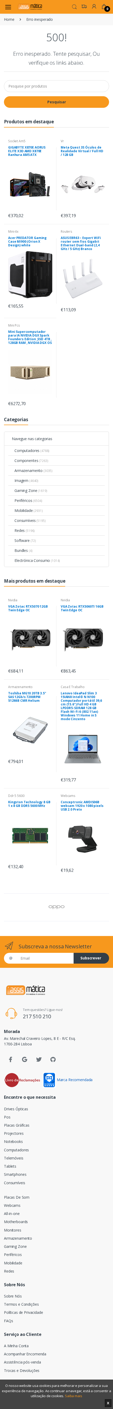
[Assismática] (30, 7)
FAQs (8, 1320)
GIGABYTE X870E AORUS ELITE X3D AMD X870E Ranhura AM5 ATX (26, 151)
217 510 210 (37, 1016)
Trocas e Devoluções (21, 1370)
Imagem (26, 480)
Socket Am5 (16, 141)
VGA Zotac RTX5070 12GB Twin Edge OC (28, 608)
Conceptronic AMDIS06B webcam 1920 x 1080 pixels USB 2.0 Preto (82, 806)
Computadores (31, 450)
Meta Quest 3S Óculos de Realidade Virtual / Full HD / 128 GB (82, 151)
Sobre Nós (13, 1296)
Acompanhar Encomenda (25, 1353)
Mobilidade (28, 510)
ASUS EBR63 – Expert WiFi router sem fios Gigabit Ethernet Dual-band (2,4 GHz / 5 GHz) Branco (81, 243)
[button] (74, 6)
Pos (7, 1117)
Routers (66, 231)
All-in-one (12, 1213)
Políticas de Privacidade (23, 1312)
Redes (24, 530)
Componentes (31, 460)
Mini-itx (13, 231)
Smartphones (15, 1174)
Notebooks (13, 1141)
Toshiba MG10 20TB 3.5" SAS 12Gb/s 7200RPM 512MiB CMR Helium (27, 697)
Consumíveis (29, 520)
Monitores (12, 1230)
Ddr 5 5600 (16, 795)
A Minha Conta (16, 1345)
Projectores (13, 1133)
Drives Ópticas (16, 1108)
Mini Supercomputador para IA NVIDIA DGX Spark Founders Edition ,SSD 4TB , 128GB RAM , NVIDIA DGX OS (30, 337)
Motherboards (16, 1221)
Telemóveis (13, 1158)
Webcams (68, 795)
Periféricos (28, 500)
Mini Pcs (14, 325)
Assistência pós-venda (22, 1362)
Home (9, 19)
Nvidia (12, 600)
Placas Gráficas (16, 1125)
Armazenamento (33, 470)
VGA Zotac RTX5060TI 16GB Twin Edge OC (82, 608)
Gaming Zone (30, 490)
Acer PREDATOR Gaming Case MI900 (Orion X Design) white (27, 241)
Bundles (23, 550)
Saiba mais (73, 1395)
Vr (62, 141)
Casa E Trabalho (73, 687)
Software (25, 540)
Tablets (10, 1166)
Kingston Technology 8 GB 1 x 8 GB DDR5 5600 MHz (29, 804)
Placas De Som (16, 1197)
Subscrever (90, 957)
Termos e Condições (21, 1304)
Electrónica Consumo (37, 560)
